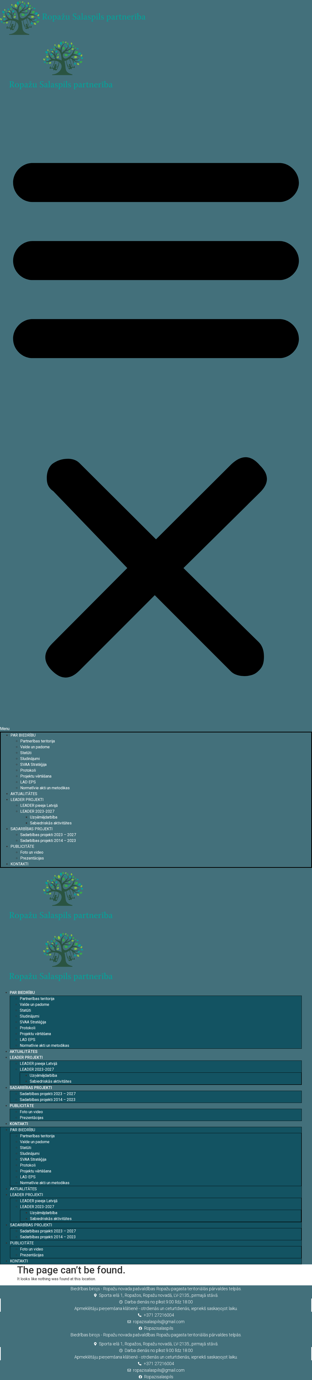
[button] (156, 415)
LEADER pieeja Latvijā (39, 805)
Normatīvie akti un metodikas (45, 788)
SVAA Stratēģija (33, 764)
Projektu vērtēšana (35, 776)
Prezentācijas (32, 858)
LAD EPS (28, 782)
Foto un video (31, 852)
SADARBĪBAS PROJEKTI (31, 829)
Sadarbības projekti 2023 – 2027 (48, 834)
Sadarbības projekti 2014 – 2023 (48, 840)
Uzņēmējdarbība (43, 817)
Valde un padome (35, 747)
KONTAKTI (19, 864)
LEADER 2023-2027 (37, 811)
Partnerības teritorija (37, 741)
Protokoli (28, 770)
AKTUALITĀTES (23, 793)
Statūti (25, 752)
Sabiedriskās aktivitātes (51, 823)
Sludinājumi (30, 758)
